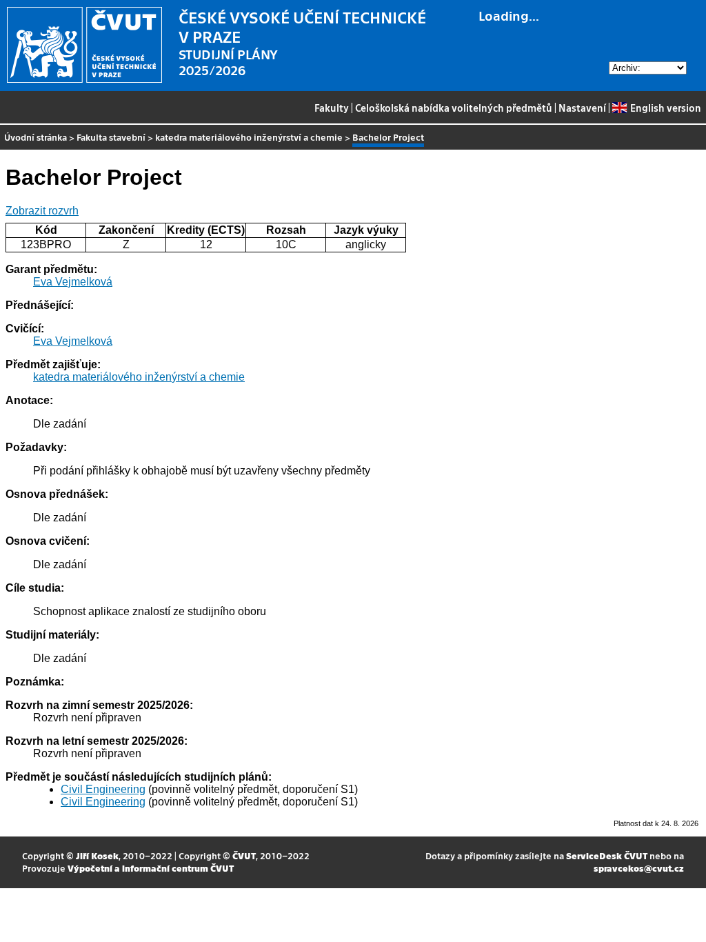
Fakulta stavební (111, 137)
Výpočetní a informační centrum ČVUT (151, 868)
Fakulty (331, 107)
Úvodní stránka (35, 137)
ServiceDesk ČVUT (606, 855)
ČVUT (244, 855)
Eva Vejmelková (72, 282)
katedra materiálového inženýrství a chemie (249, 137)
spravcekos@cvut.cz (639, 868)
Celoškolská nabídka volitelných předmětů (453, 107)
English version (665, 107)
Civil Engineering (103, 789)
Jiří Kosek (97, 855)
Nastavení (582, 107)
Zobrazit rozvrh (42, 211)
